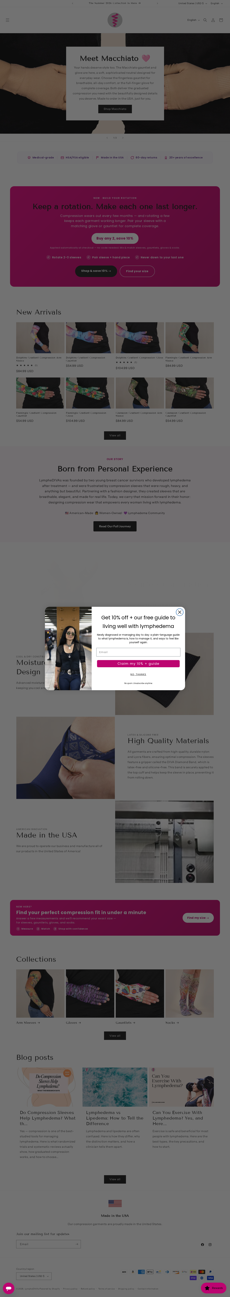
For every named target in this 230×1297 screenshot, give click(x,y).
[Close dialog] (179, 612)
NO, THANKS (138, 674)
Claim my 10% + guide (138, 663)
